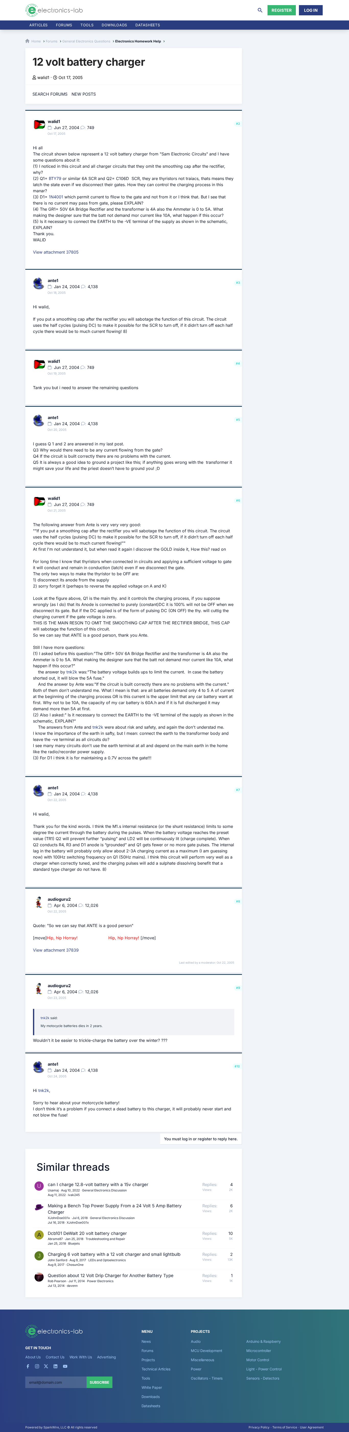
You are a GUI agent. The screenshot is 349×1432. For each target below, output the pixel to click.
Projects (148, 1360)
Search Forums (49, 94)
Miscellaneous (202, 1360)
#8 (238, 901)
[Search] (260, 10)
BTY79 (55, 178)
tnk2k (71, 671)
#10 (237, 1066)
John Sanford (57, 1260)
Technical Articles (156, 1369)
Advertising (106, 1357)
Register (282, 10)
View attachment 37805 (56, 252)
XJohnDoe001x (59, 1218)
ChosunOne (75, 1265)
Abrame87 (55, 1239)
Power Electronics (100, 1281)
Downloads (151, 1396)
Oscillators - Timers (207, 1378)
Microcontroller (258, 1350)
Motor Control (257, 1360)
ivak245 (74, 1195)
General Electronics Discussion (104, 1190)
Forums (64, 25)
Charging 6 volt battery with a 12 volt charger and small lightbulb (114, 1254)
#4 (238, 363)
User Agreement (312, 1427)
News (146, 1341)
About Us (33, 1357)
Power (196, 1369)
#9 (238, 988)
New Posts (84, 94)
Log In (311, 10)
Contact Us (55, 1357)
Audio (196, 1341)
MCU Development (206, 1350)
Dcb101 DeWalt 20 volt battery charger (87, 1233)
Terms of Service (284, 1427)
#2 (238, 124)
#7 (238, 790)
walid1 (43, 77)
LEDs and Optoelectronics (107, 1260)
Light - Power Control (263, 1369)
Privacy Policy (259, 1427)
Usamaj (53, 1190)
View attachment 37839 (56, 950)
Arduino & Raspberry (263, 1341)
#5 (238, 420)
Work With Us (80, 1357)
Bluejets (74, 1243)
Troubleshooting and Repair (105, 1239)
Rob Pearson (57, 1281)
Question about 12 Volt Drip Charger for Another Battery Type (110, 1275)
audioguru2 (59, 899)
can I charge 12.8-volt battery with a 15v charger (98, 1184)
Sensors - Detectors (262, 1378)
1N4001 (56, 196)
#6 (238, 500)
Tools (87, 25)
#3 (238, 283)
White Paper (152, 1387)
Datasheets (147, 25)
